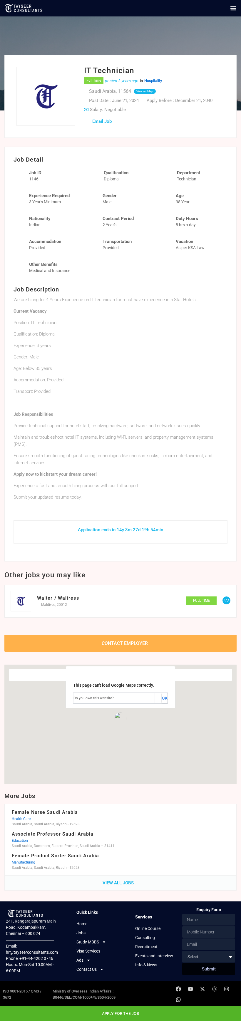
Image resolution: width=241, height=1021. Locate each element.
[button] (233, 8)
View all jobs (119, 883)
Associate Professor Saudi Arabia (52, 834)
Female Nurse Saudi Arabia (45, 812)
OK (165, 698)
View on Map (144, 91)
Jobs (81, 933)
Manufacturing (23, 862)
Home (81, 923)
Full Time (93, 80)
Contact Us (86, 969)
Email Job (102, 121)
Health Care (21, 819)
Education (20, 841)
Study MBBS (87, 942)
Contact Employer (124, 643)
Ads (79, 960)
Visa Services (88, 951)
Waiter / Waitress (58, 598)
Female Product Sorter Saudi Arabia (55, 856)
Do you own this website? (93, 698)
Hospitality (153, 80)
